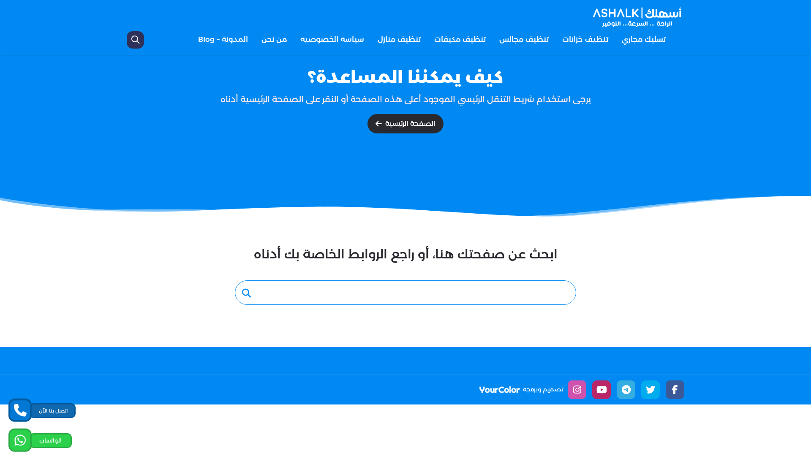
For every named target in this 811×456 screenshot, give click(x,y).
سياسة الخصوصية (332, 39)
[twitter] (650, 389)
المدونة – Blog (223, 39)
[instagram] (577, 389)
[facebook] (675, 389)
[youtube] (601, 389)
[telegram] (626, 389)
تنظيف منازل (399, 39)
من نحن (274, 39)
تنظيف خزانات (585, 39)
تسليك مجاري (644, 39)
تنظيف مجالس (524, 39)
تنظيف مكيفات (460, 39)
